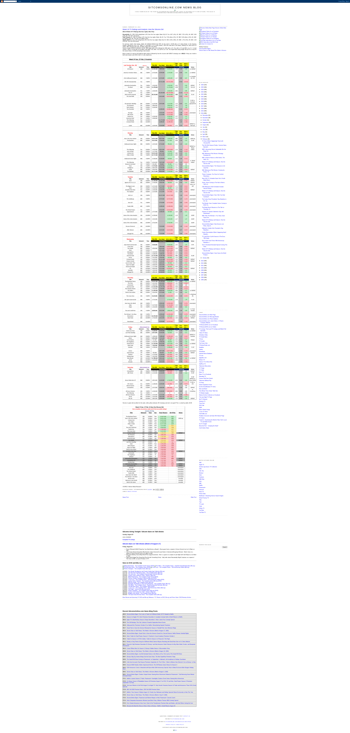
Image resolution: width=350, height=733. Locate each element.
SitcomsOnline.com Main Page (207, 314)
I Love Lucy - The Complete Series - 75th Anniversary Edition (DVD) (146, 579)
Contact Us (210, 44)
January (205, 258)
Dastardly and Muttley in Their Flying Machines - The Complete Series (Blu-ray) (149, 583)
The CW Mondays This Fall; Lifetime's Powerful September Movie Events (146, 622)
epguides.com (203, 357)
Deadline (201, 347)
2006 (202, 277)
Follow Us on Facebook (212, 31)
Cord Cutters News (204, 428)
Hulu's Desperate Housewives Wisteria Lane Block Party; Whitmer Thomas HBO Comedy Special (152, 700)
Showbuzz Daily (203, 335)
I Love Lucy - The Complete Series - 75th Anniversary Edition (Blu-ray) (146, 587)
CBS (200, 468)
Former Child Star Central (206, 378)
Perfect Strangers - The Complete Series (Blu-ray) (141, 590)
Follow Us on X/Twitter (211, 33)
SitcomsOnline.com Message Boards (209, 316)
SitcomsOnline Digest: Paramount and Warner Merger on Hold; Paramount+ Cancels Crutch (151, 697)
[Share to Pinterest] (163, 490)
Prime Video (202, 493)
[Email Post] (153, 489)
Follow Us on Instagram (212, 38)
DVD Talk (201, 405)
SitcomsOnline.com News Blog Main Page (178, 721)
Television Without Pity (205, 380)
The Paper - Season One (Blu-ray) (137, 589)
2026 (202, 84)
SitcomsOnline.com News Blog (175, 7)
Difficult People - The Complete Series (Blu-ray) (140, 582)
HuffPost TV (202, 364)
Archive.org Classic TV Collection (208, 466)
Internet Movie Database (205, 353)
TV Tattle (201, 370)
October (205, 120)
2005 (202, 279)
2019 (202, 101)
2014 (202, 113)
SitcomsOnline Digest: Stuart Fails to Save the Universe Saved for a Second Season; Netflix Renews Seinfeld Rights (158, 633)
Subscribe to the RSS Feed (210, 42)
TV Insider (202, 341)
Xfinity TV (201, 508)
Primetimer (202, 351)
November (205, 117)
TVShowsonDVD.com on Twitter (207, 327)
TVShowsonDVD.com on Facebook (208, 324)
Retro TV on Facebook (205, 374)
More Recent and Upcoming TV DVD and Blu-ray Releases (138, 597)
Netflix (201, 485)
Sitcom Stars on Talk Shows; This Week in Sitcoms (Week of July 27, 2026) (147, 695)
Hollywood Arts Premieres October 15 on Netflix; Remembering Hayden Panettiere (148, 625)
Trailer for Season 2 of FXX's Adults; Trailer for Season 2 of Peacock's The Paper (148, 639)
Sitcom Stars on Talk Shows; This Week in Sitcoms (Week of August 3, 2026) (147, 671)
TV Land (201, 504)
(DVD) (154, 578)
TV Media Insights (204, 393)
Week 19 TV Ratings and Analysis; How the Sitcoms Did (143, 29)
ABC (200, 462)
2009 (202, 270)
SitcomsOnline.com (178, 718)
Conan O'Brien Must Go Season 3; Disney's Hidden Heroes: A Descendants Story (148, 648)
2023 (202, 92)
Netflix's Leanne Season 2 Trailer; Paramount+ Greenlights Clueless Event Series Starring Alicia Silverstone (155, 678)
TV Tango (201, 368)
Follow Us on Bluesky (211, 35)
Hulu (200, 481)
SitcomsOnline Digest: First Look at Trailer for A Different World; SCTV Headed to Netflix (150, 614)
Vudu (200, 506)
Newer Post (126, 497)
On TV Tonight (203, 423)
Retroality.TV (202, 376)
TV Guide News (203, 337)
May (204, 132)
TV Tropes (202, 418)
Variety (201, 349)
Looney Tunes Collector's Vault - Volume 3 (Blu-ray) (141, 592)
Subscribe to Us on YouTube (213, 40)
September (206, 122)
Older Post (193, 497)
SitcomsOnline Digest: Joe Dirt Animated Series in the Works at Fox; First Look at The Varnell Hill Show (154, 654)
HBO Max (201, 479)
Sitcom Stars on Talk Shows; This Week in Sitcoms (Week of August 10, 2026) (148, 651)
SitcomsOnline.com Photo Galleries (208, 319)
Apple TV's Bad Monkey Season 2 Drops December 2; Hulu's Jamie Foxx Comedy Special (151, 619)
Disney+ (201, 473)
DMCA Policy (180, 724)
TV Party (201, 382)
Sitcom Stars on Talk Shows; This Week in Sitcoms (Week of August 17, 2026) (148, 630)
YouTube (201, 510)
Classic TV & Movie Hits (205, 361)
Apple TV (201, 464)
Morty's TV (202, 359)
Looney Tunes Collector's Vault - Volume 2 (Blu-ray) (141, 575)
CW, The (201, 471)
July (204, 127)
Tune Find (201, 403)
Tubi (200, 502)
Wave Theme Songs (204, 409)
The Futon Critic (203, 343)
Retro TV (201, 372)
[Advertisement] (175, 21)
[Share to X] (159, 490)
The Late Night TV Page (205, 397)
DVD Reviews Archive (185, 597)
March (204, 136)
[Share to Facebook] (161, 490)
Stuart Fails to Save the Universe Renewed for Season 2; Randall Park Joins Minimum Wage (151, 628)
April (204, 134)
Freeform (201, 477)
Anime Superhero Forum (205, 384)
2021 (202, 96)
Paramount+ (202, 487)
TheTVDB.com (203, 413)
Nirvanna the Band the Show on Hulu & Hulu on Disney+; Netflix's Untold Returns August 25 (151, 706)
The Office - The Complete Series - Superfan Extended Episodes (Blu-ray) (147, 585)
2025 (202, 87)
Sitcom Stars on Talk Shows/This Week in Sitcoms (212, 50)
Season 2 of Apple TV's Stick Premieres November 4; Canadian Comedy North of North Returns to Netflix (154, 617)
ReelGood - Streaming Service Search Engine (211, 495)
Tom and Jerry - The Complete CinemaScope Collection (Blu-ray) (145, 574)
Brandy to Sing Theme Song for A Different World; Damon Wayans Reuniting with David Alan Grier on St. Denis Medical (158, 641)
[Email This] (156, 490)
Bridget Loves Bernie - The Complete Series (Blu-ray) (142, 593)
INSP (200, 407)
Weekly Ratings (132, 491)
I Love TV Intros (203, 411)
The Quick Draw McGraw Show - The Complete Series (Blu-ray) (145, 594)
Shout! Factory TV (204, 498)
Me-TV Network (203, 399)
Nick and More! (203, 388)
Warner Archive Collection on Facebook (209, 395)
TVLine (201, 339)
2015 (202, 111)
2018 (202, 103)
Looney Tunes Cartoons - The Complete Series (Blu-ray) (143, 581)
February (205, 139)
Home (159, 497)
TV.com (201, 355)
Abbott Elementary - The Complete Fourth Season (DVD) (143, 577)
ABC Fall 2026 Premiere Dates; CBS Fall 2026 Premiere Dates (143, 689)
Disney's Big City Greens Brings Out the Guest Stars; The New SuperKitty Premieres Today (151, 656)
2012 (202, 263)
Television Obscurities (205, 366)
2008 (202, 272)
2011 (202, 265)
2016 (202, 108)
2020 (202, 99)
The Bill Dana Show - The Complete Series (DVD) (141, 586)
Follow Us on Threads (211, 36)
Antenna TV (202, 401)
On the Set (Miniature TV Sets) (207, 386)
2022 (202, 94)
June (204, 129)
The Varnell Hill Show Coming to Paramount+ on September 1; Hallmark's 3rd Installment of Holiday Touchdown (156, 659)
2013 (202, 260)
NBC (200, 483)
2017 (202, 106)
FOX (200, 475)
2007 (202, 275)
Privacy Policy (170, 724)
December (205, 115)
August (205, 124)
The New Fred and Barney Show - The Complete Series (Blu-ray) (145, 572)
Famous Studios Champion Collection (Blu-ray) (140, 578)
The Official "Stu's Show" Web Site (208, 391)
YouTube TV (202, 512)
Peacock (201, 489)
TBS (200, 500)
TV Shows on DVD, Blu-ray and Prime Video (166, 597)
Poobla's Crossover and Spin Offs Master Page (211, 415)
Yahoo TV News (203, 332)
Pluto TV (201, 491)
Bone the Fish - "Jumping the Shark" (208, 426)
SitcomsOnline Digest (205, 48)
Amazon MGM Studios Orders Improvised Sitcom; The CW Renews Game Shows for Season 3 (152, 665)
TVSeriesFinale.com (204, 345)
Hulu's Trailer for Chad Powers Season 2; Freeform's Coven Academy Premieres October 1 (151, 636)
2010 (202, 268)
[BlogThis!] (158, 490)
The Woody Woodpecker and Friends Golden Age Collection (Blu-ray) (146, 571)
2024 (202, 89)
